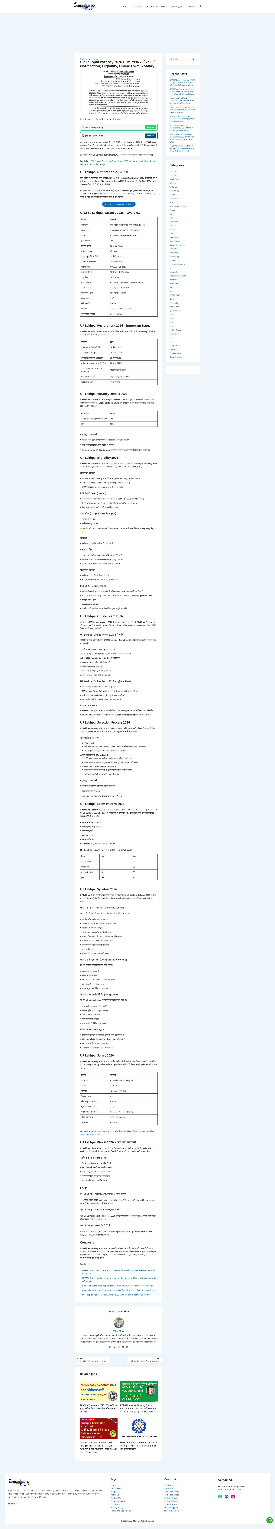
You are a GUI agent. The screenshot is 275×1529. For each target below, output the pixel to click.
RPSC (172, 318)
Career (172, 210)
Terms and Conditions (121, 1510)
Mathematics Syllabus (178, 276)
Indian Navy (174, 256)
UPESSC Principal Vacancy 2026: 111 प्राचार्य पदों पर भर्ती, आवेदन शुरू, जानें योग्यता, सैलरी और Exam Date (182, 82)
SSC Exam (168, 1485)
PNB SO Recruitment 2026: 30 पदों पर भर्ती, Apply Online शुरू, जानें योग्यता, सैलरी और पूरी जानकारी (182, 148)
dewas (172, 229)
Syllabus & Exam (171, 1510)
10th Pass (173, 171)
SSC (171, 337)
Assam (172, 194)
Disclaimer (115, 1504)
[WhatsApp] (119, 1347)
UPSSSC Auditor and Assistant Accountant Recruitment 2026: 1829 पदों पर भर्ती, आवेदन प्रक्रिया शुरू (182, 91)
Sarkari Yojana (175, 330)
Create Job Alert (118, 1501)
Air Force (173, 187)
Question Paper (176, 310)
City (171, 214)
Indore (172, 260)
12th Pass (173, 175)
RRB (171, 322)
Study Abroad (175, 345)
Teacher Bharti (175, 353)
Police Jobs (174, 303)
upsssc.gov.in (116, 314)
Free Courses (175, 241)
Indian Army (174, 252)
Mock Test (174, 283)
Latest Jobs (93, 58)
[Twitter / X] (114, 1347)
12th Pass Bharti (171, 1494)
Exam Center (175, 237)
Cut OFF (173, 225)
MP (171, 287)
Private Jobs (174, 306)
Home (83, 58)
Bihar (172, 202)
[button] (201, 6)
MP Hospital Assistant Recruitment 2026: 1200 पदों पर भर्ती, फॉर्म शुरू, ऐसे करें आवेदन (116, 1294)
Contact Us (116, 1497)
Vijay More (116, 119)
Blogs (113, 1491)
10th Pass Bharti (171, 1491)
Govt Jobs (173, 248)
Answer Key (174, 190)
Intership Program (177, 264)
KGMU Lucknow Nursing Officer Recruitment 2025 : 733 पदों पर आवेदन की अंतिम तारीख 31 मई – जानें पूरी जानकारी (138, 1408)
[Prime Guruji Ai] (127, 1347)
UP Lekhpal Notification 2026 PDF (118, 204)
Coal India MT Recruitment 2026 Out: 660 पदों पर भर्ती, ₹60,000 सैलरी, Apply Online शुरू (119, 1290)
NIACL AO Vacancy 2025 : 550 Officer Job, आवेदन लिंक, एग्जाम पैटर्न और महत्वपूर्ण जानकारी (98, 1408)
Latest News (116, 1488)
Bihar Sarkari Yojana (178, 206)
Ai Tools (173, 183)
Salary (172, 326)
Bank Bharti (174, 198)
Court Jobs (174, 221)
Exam (172, 233)
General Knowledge (178, 245)
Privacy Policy (117, 1507)
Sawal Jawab (175, 334)
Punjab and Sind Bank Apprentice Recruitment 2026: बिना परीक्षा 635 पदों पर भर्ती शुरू (117, 1285)
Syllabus (173, 349)
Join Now (150, 127)
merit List (173, 279)
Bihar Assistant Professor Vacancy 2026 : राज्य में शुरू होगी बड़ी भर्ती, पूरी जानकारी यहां (182, 118)
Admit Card (174, 179)
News (172, 299)
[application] (156, 6)
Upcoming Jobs (176, 357)
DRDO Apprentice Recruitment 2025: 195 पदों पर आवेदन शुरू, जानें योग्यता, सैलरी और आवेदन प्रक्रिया (138, 1446)
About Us (115, 1494)
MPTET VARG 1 (175, 295)
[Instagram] (123, 1347)
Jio (170, 268)
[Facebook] (110, 1347)
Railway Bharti (170, 1497)
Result (172, 314)
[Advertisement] (137, 29)
